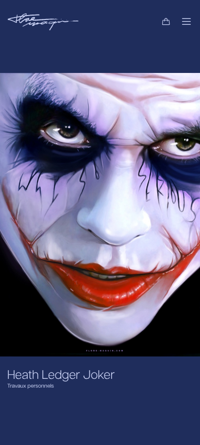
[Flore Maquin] (43, 22)
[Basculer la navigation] (186, 22)
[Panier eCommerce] (166, 22)
